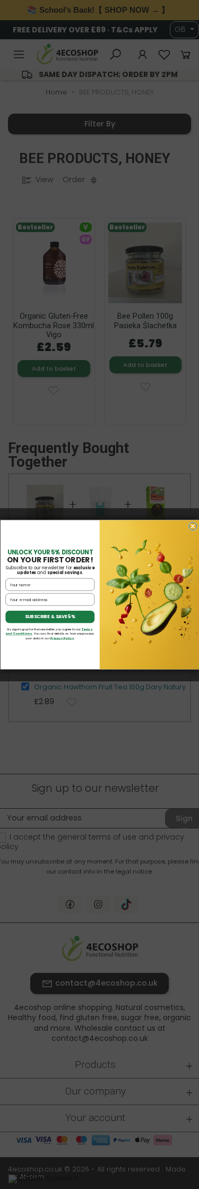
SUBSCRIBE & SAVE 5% (49, 616)
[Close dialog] (192, 526)
